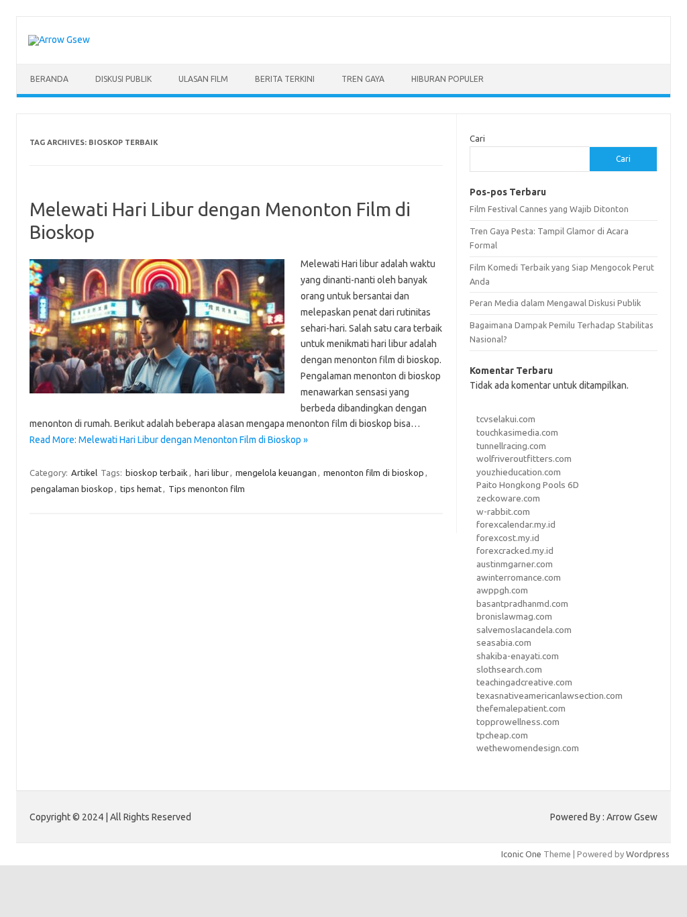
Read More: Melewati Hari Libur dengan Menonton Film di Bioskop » (169, 439)
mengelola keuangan (276, 472)
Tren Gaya (362, 79)
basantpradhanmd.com (522, 603)
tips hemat (141, 488)
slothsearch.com (509, 669)
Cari (477, 138)
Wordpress (648, 854)
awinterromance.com (518, 577)
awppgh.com (502, 590)
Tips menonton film (206, 488)
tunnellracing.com (511, 445)
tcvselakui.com (505, 419)
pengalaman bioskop (72, 488)
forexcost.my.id (507, 537)
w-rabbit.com (503, 511)
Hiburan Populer (447, 79)
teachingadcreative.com (524, 682)
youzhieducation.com (518, 472)
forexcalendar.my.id (516, 524)
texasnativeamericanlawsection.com (549, 695)
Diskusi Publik (123, 79)
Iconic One (521, 854)
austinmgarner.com (514, 564)
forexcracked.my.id (514, 550)
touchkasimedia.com (517, 432)
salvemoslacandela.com (524, 629)
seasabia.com (503, 642)
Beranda (49, 79)
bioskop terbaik (156, 472)
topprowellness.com (518, 721)
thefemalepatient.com (521, 708)
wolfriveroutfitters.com (524, 458)
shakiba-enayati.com (517, 655)
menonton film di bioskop (373, 472)
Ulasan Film (203, 79)
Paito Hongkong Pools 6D (527, 484)
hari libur (212, 472)
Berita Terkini (285, 79)
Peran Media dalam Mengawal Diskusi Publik (555, 302)
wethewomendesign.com (527, 747)
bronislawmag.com (514, 616)
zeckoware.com (508, 498)
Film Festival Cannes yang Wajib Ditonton (549, 208)
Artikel (84, 472)
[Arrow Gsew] (59, 39)
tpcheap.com (502, 735)
